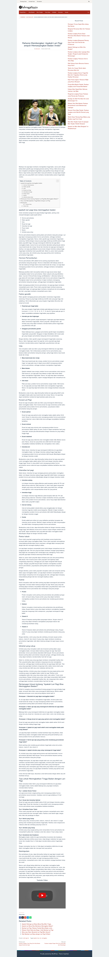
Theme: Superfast (64, 954)
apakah (35, 938)
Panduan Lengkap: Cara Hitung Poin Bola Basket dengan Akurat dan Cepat (29, 943)
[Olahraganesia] (28, 7)
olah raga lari (26, 938)
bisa (38, 938)
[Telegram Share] (28, 917)
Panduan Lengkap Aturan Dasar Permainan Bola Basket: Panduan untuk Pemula (79, 35)
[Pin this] (25, 917)
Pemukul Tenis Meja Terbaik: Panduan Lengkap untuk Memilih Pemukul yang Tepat (78, 112)
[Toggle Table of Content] (57, 181)
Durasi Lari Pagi (27, 190)
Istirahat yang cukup (28, 197)
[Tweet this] (23, 917)
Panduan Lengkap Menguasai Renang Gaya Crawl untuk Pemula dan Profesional (78, 42)
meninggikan (44, 938)
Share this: (26, 206)
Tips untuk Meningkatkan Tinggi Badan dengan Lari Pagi (35, 200)
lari (40, 938)
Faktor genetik (27, 186)
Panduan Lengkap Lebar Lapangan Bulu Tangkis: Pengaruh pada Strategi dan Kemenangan (79, 54)
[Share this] (20, 917)
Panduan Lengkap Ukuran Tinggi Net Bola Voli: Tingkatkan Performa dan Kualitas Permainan (78, 75)
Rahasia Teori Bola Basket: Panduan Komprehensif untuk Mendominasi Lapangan (78, 105)
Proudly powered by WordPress (49, 954)
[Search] (88, 12)
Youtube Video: (29, 204)
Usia (25, 188)
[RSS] (89, 1)
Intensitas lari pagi (28, 192)
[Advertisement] (42, 31)
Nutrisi (25, 195)
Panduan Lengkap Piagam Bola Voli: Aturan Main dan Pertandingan (55, 943)
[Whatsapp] (30, 917)
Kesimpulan (24, 202)
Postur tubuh (27, 193)
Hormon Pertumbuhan (29, 185)
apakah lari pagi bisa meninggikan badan (31, 183)
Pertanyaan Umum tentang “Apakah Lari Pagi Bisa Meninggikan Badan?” (40, 199)
